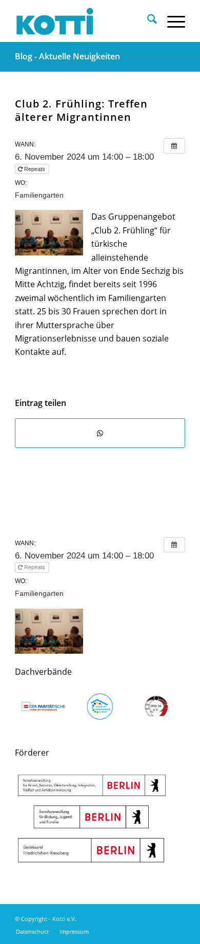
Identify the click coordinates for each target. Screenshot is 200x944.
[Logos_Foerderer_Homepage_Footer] (92, 819)
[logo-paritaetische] (43, 706)
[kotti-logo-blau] (83, 21)
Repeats (35, 169)
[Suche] (147, 21)
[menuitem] (147, 21)
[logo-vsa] (100, 706)
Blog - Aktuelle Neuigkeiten (67, 56)
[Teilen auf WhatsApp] (100, 433)
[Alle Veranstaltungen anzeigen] (174, 146)
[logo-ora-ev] (156, 706)
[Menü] (171, 21)
